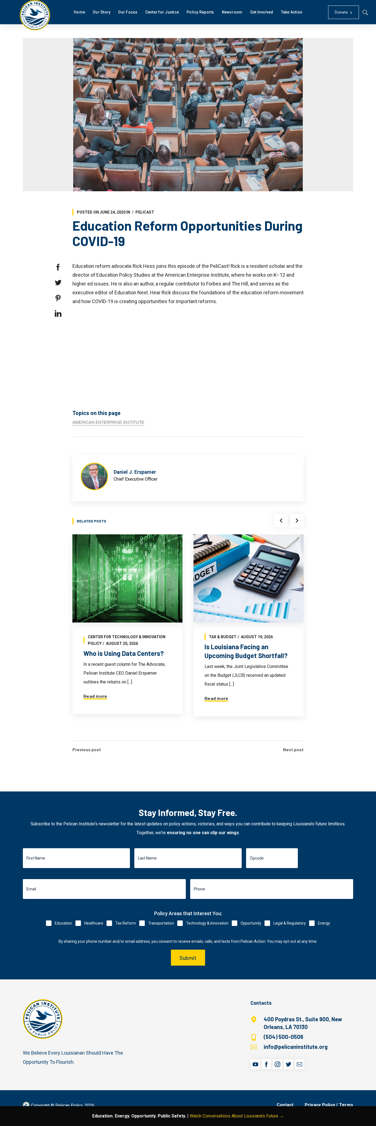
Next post (293, 749)
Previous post (86, 749)
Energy (324, 923)
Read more (95, 696)
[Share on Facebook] (58, 267)
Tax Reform (125, 923)
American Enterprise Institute (108, 422)
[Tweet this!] (58, 282)
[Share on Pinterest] (58, 298)
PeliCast (144, 212)
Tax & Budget (222, 637)
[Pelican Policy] (35, 15)
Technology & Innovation (207, 923)
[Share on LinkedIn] (58, 313)
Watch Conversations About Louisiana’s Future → (237, 1116)
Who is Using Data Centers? (123, 653)
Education (63, 923)
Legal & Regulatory (289, 923)
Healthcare (93, 923)
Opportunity (251, 923)
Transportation (161, 923)
